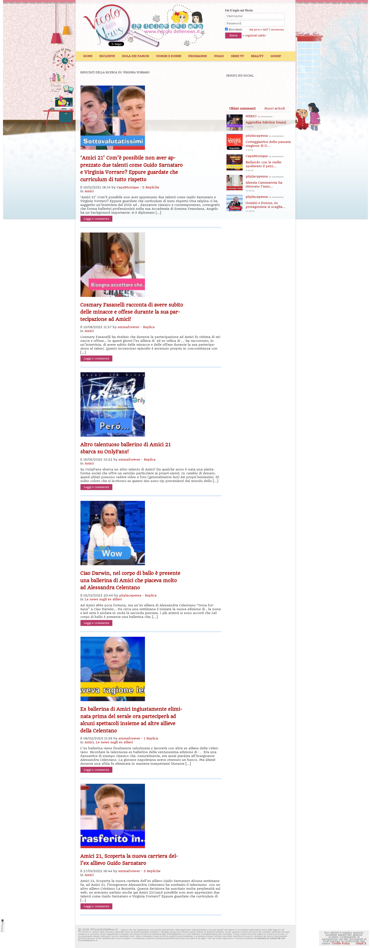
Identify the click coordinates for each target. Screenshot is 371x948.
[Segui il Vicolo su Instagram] (277, 87)
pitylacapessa (130, 595)
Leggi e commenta (96, 218)
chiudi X (360, 943)
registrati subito (255, 35)
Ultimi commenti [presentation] (242, 108)
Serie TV (237, 56)
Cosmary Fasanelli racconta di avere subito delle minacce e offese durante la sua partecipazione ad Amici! (131, 312)
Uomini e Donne (168, 56)
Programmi (197, 56)
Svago (219, 56)
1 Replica (151, 738)
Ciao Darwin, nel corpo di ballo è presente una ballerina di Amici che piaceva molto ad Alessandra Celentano (130, 580)
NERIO (266, 121)
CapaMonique (128, 187)
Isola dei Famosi (135, 56)
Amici (89, 191)
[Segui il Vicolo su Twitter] (248, 87)
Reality (257, 56)
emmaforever (128, 327)
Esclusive (107, 56)
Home (87, 56)
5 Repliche (150, 187)
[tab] (242, 108)
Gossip (276, 56)
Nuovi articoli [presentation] (275, 108)
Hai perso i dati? (258, 29)
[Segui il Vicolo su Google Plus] (263, 87)
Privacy (2, 927)
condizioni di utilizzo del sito (271, 938)
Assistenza (277, 29)
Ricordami (235, 29)
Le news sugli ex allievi (103, 599)
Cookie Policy (341, 943)
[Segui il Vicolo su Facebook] (233, 87)
